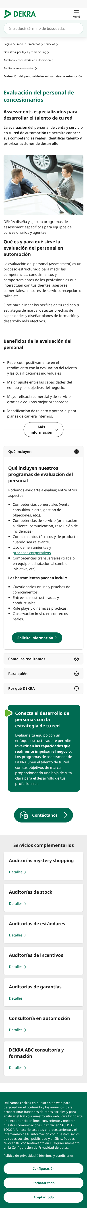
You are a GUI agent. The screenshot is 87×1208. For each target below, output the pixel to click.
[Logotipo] (21, 14)
